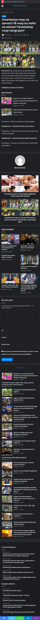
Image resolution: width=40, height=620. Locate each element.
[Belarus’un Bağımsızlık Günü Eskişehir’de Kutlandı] (10, 239)
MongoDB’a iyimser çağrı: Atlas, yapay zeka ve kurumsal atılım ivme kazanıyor (18, 384)
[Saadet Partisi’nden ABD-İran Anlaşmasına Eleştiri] (10, 278)
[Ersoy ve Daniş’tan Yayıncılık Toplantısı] (7, 516)
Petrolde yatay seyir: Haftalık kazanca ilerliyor (23, 464)
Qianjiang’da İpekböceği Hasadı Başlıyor (16, 1)
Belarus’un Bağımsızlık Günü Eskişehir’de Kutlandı (9, 247)
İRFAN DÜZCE (8, 35)
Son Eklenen (20, 368)
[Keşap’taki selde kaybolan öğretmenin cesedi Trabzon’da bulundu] (7, 499)
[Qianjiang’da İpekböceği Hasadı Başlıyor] (7, 392)
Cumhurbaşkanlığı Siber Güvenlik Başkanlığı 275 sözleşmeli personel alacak (29, 287)
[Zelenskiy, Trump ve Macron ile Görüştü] (30, 239)
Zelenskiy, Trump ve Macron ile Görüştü (27, 247)
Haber (11, 12)
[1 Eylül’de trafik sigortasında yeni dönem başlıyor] (7, 524)
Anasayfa (6, 12)
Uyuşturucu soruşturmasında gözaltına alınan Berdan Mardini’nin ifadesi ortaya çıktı (25, 100)
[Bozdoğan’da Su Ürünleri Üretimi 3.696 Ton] (7, 443)
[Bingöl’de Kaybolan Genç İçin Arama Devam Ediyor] (6, 112)
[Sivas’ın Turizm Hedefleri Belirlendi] (30, 260)
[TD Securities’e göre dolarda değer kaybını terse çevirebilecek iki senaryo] (7, 408)
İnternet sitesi (5, 344)
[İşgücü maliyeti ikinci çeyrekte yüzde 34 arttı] (7, 400)
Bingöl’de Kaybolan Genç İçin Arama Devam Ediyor (23, 425)
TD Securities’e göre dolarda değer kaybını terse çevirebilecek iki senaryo (25, 408)
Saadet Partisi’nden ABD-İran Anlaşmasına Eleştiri (10, 286)
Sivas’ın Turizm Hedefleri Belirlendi (29, 267)
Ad (2, 330)
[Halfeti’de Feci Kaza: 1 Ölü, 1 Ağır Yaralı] (7, 508)
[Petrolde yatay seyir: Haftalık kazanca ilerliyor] (7, 465)
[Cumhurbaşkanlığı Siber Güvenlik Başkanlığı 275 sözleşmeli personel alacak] (30, 278)
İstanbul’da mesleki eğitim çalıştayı (8, 256)
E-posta (4, 337)
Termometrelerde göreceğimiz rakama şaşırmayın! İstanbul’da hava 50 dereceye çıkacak (24, 532)
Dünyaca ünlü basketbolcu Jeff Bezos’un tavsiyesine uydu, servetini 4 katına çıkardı (26, 417)
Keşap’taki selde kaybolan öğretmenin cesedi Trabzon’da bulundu (24, 498)
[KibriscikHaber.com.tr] (20, 6)
